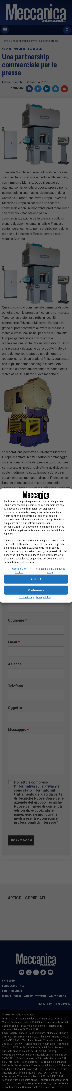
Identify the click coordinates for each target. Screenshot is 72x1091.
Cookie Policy (26, 597)
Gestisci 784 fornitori (19, 570)
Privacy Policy (43, 597)
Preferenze (36, 590)
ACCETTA (36, 579)
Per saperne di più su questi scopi (50, 570)
